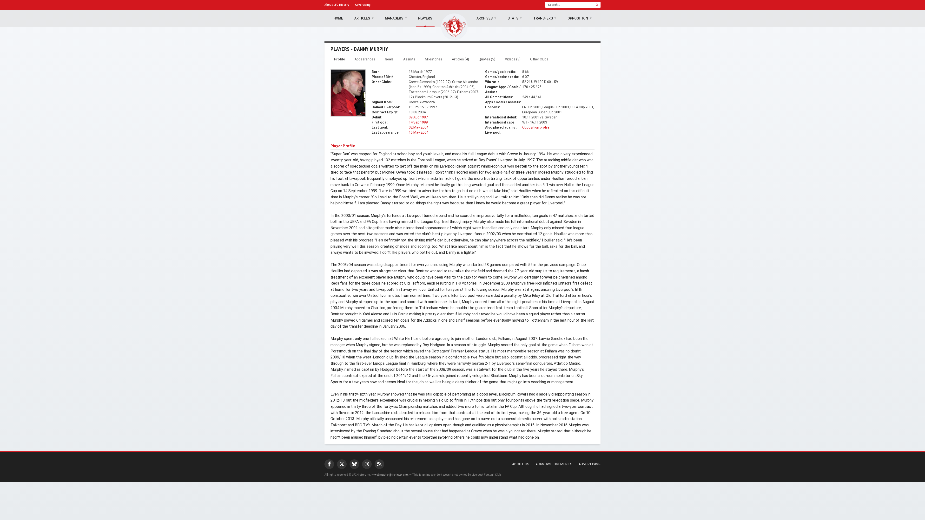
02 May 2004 (418, 127)
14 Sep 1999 (418, 122)
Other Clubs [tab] (539, 59)
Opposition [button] (578, 18)
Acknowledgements (554, 464)
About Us (520, 464)
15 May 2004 (418, 132)
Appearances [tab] (365, 59)
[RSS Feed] (379, 464)
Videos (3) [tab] (513, 59)
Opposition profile (535, 127)
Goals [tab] (389, 59)
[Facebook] (329, 464)
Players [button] (425, 18)
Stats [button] (513, 18)
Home (338, 18)
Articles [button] (362, 18)
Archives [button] (484, 18)
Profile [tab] (339, 59)
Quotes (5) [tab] (487, 59)
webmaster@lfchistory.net (391, 474)
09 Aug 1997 (418, 117)
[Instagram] (367, 464)
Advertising (362, 4)
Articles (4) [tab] (460, 59)
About (336, 4)
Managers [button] (394, 18)
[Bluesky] (354, 464)
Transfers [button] (543, 18)
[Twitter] (342, 464)
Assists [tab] (409, 59)
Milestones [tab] (433, 59)
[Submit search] (597, 5)
